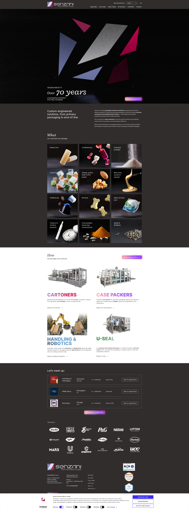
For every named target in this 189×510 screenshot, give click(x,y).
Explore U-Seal (101, 356)
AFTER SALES (121, 6)
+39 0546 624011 (74, 485)
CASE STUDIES (112, 6)
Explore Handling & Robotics (56, 356)
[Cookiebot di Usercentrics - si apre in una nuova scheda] (43, 507)
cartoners (62, 295)
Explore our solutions (133, 99)
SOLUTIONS (102, 6)
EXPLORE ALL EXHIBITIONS (94, 412)
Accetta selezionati (143, 501)
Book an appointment (130, 379)
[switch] (75, 507)
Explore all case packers (104, 307)
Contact (139, 6)
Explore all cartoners (53, 307)
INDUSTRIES (93, 6)
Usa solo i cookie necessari (143, 505)
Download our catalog (131, 257)
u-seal (105, 338)
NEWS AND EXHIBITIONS (119, 3)
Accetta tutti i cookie (143, 497)
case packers (114, 295)
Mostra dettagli (111, 507)
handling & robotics (61, 341)
